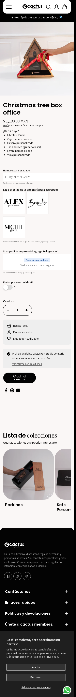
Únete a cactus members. (29, 624)
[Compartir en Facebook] (6, 390)
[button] (65, 7)
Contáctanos (17, 591)
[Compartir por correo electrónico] (18, 390)
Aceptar (36, 667)
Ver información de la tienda (27, 363)
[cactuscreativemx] (32, 6)
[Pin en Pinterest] (12, 390)
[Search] (48, 7)
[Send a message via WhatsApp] (67, 690)
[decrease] (8, 310)
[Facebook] (8, 576)
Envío (6, 125)
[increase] (26, 310)
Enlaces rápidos (20, 602)
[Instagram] (17, 576)
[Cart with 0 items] (65, 7)
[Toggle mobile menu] (13, 7)
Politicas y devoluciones (27, 613)
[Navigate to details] (49, 495)
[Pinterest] (27, 576)
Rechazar (36, 677)
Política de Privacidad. (46, 657)
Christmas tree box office (32, 109)
